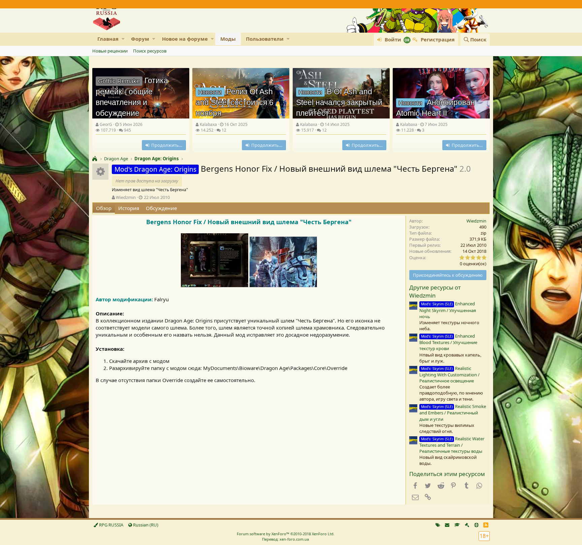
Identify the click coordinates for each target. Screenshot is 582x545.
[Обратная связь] (447, 525)
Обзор (103, 208)
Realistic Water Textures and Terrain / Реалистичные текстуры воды (451, 445)
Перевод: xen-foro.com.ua (285, 539)
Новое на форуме (185, 38)
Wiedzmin (126, 197)
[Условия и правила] (457, 525)
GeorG (106, 124)
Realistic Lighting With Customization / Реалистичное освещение (449, 374)
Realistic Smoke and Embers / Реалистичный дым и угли (452, 412)
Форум (140, 38)
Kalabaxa (208, 124)
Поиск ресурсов (149, 51)
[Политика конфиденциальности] (467, 525)
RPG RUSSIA (110, 525)
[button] (123, 39)
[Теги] (438, 525)
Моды (228, 38)
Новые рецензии (110, 51)
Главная (108, 38)
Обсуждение (161, 208)
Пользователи (265, 38)
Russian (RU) (145, 525)
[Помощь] (476, 525)
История (128, 208)
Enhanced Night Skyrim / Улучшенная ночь (447, 310)
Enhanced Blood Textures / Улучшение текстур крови (448, 342)
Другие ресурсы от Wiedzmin (435, 291)
